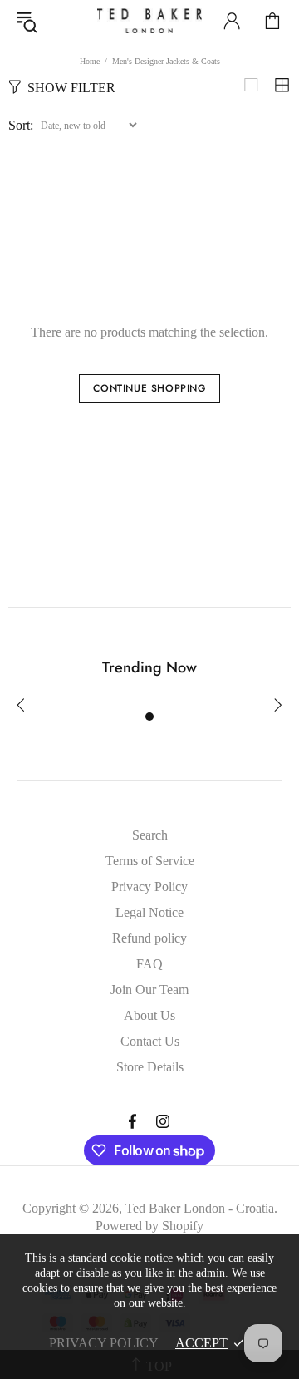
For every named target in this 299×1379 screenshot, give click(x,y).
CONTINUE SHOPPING (149, 388)
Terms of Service (149, 861)
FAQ (149, 964)
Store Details (150, 1067)
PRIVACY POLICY (104, 1343)
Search (150, 835)
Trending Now (149, 667)
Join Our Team (149, 990)
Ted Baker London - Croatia (149, 20)
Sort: (20, 125)
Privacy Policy (149, 886)
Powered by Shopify (149, 1226)
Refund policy (149, 938)
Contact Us (149, 1041)
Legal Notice (149, 912)
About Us (149, 1015)
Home (90, 61)
